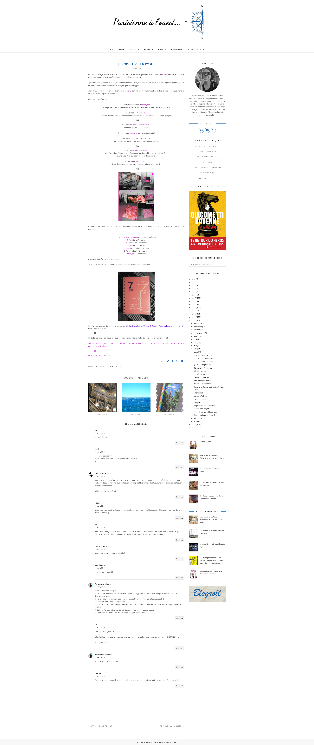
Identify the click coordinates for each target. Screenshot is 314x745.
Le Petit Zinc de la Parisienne (205, 167)
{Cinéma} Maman (207, 442)
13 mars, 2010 (100, 433)
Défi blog (101, 367)
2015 (194, 304)
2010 (194, 320)
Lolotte (98, 673)
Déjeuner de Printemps (203, 368)
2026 (194, 279)
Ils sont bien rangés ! (202, 409)
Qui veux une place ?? (202, 365)
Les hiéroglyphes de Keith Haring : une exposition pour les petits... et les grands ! (212, 560)
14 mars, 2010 (100, 549)
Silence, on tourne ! (201, 377)
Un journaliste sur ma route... (205, 405)
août (196, 336)
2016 (194, 301)
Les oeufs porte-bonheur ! (204, 358)
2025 (194, 282)
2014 (194, 307)
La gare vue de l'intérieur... (204, 361)
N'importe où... (199, 402)
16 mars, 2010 (100, 628)
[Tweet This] (168, 361)
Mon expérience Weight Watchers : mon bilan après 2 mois (211, 458)
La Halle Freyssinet (201, 374)
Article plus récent (101, 726)
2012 (194, 314)
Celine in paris (101, 546)
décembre (198, 323)
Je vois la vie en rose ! (202, 384)
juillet (196, 339)
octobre (197, 330)
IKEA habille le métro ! (202, 380)
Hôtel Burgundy (200, 371)
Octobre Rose (206, 173)
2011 (194, 317)
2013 (194, 311)
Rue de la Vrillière (200, 396)
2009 (194, 424)
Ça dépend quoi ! (200, 399)
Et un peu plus (115, 367)
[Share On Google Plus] (177, 361)
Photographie (205, 178)
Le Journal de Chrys (103, 473)
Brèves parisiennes (206, 151)
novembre (198, 326)
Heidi (97, 449)
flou (96, 525)
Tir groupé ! (198, 393)
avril (195, 349)
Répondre (179, 443)
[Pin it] (182, 361)
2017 (194, 298)
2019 (194, 291)
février (196, 418)
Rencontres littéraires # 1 (204, 355)
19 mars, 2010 (100, 676)
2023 (194, 285)
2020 (194, 288)
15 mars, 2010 (100, 587)
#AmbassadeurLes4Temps (205, 146)
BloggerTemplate (171, 742)
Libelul (97, 503)
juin (195, 342)
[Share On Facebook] (173, 361)
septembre (198, 333)
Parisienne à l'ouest (103, 584)
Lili (96, 625)
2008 (194, 428)
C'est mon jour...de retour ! (204, 415)
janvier (196, 421)
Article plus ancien (171, 726)
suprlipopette (101, 565)
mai (195, 345)
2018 (194, 295)
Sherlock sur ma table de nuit (205, 412)
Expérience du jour (205, 157)
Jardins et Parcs (205, 162)
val (96, 430)
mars (196, 352)
